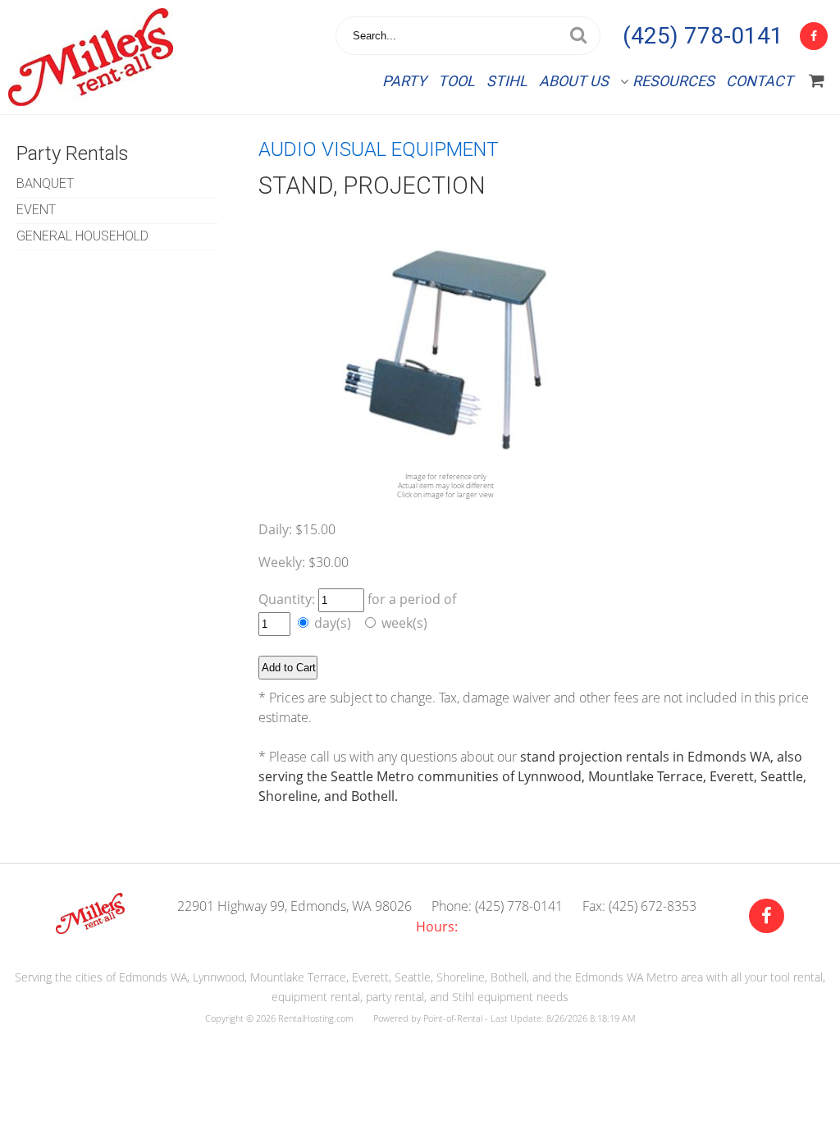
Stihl (506, 80)
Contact (759, 80)
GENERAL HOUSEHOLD (82, 236)
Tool (456, 80)
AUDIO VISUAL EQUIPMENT (378, 149)
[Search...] (578, 35)
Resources (673, 80)
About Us (574, 80)
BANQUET (45, 183)
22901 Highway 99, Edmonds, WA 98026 (294, 906)
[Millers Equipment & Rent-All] (90, 929)
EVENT (36, 209)
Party (404, 80)
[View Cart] (817, 81)
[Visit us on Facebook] (766, 916)
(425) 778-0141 (703, 35)
